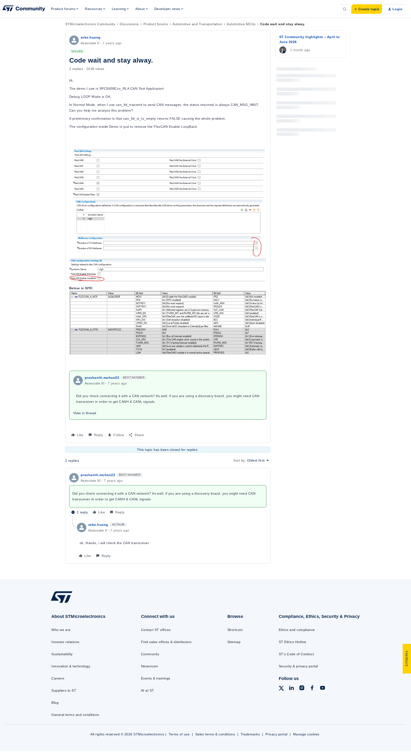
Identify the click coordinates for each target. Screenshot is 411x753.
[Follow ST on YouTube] (322, 688)
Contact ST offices (156, 630)
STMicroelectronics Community (90, 24)
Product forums (155, 24)
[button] (366, 9)
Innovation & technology (70, 666)
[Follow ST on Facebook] (312, 688)
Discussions (129, 24)
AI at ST (147, 690)
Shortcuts (235, 630)
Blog (55, 702)
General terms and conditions (75, 715)
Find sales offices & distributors (166, 642)
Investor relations (65, 642)
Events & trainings (155, 678)
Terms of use (179, 734)
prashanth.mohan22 (102, 377)
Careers (57, 678)
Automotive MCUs (241, 24)
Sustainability (62, 654)
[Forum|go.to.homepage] (23, 9)
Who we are (61, 630)
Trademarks (250, 734)
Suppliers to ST (63, 690)
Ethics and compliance (297, 630)
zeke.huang (91, 37)
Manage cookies (306, 734)
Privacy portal (276, 734)
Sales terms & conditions (215, 734)
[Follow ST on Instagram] (302, 688)
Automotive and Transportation (197, 24)
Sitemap (233, 642)
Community (150, 654)
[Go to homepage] (86, 602)
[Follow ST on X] (281, 689)
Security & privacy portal (298, 666)
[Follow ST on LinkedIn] (291, 688)
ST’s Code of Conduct (296, 654)
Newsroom (149, 666)
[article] (167, 494)
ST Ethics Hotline (292, 642)
